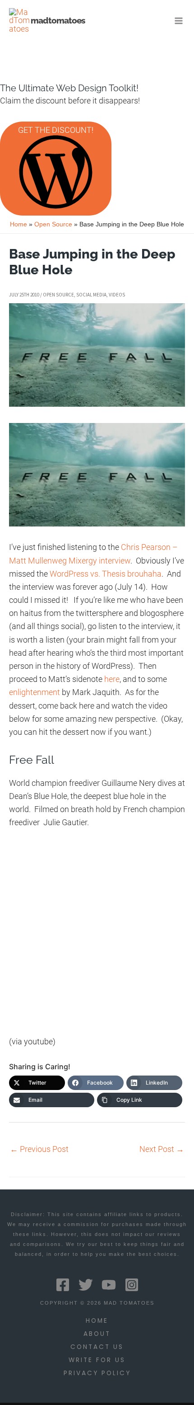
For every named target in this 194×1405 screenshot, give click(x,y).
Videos (117, 294)
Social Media (91, 294)
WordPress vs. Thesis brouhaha (106, 573)
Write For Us (97, 1360)
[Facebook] (62, 1285)
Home (97, 1320)
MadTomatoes (58, 20)
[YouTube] (109, 1285)
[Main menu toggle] (178, 20)
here (112, 679)
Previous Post (39, 1149)
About (97, 1334)
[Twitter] (86, 1285)
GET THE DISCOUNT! (55, 130)
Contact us (97, 1347)
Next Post (161, 1149)
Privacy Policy (97, 1373)
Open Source (58, 294)
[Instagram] (132, 1285)
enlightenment (34, 692)
